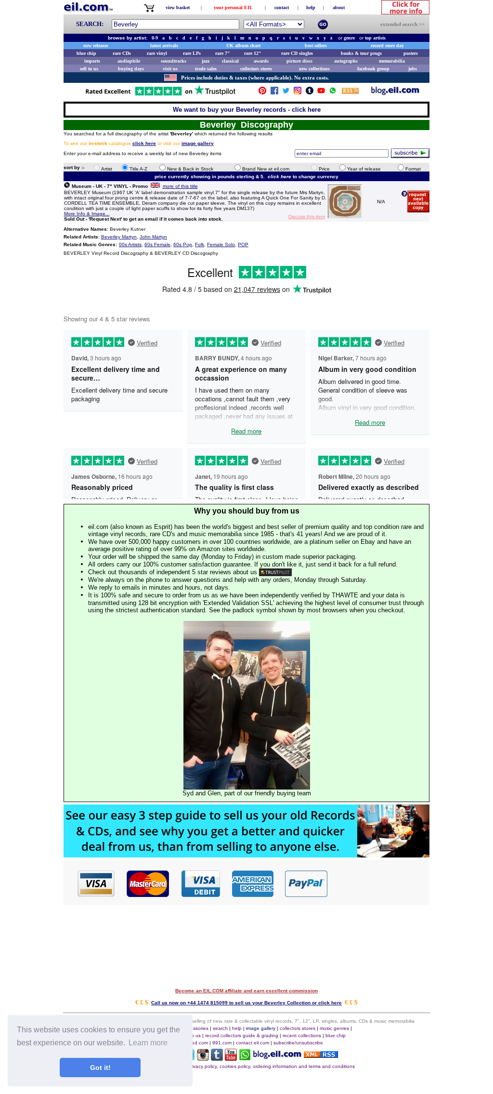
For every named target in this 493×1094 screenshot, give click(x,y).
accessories (195, 1028)
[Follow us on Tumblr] (309, 92)
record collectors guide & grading (241, 1035)
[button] (379, 883)
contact (281, 7)
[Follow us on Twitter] (286, 92)
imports (92, 61)
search (220, 1028)
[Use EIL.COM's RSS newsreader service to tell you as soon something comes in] (321, 1055)
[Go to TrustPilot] (160, 95)
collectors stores (256, 68)
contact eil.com (252, 1042)
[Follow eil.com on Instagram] (203, 1058)
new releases (95, 45)
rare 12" (252, 53)
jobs (412, 68)
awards (261, 61)
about (339, 7)
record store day (387, 45)
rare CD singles (297, 53)
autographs (346, 61)
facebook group (373, 68)
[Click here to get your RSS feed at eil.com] (350, 92)
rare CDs (122, 53)
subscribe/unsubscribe (298, 1042)
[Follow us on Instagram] (297, 92)
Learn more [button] (148, 1043)
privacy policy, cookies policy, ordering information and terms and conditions (271, 1066)
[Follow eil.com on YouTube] (231, 1058)
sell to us (89, 68)
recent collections (302, 1035)
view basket (178, 7)
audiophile (128, 61)
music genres (334, 1028)
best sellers (316, 45)
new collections (314, 68)
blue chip (86, 53)
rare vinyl (157, 53)
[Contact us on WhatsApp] (333, 92)
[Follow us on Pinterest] (262, 92)
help (310, 7)
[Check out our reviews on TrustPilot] (275, 572)
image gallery (260, 1028)
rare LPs (192, 53)
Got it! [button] (100, 1067)
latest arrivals (164, 45)
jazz (205, 61)
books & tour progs (361, 53)
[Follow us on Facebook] (274, 92)
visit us (170, 68)
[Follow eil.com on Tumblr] (217, 1058)
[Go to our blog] (395, 93)
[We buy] (246, 855)
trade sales (206, 68)
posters (410, 53)
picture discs (299, 61)
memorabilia (392, 61)
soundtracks (173, 61)
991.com (222, 1042)
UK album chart (243, 45)
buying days (131, 68)
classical (230, 61)
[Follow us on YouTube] (321, 92)
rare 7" (222, 53)
